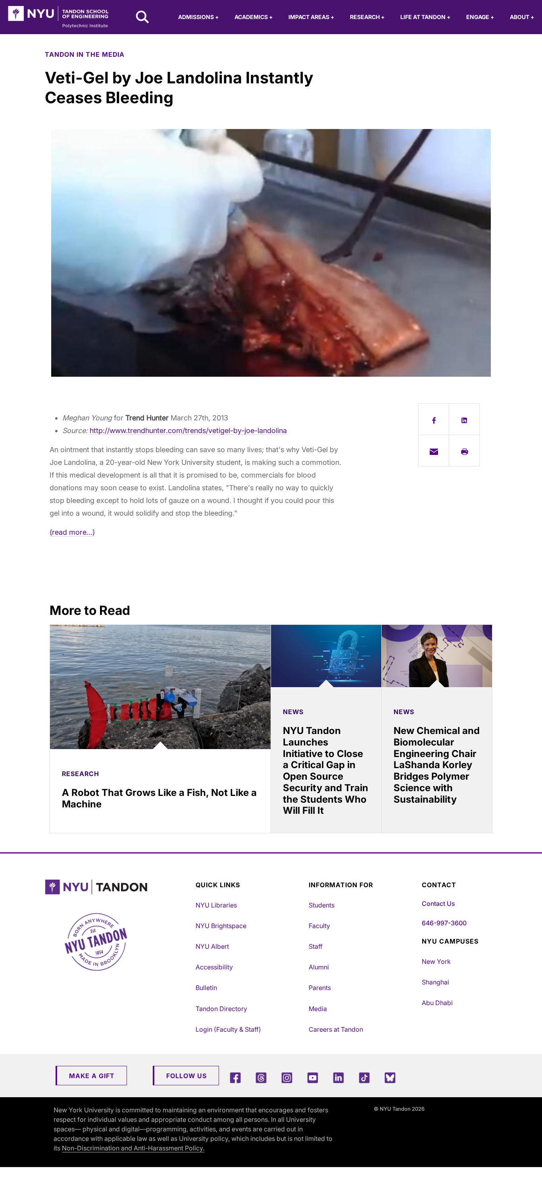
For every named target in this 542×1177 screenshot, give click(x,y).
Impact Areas (311, 16)
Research (367, 16)
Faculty (319, 926)
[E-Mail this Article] (433, 450)
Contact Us (438, 903)
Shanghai (435, 982)
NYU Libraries (216, 905)
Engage (480, 16)
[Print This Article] (464, 450)
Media (318, 1009)
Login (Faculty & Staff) (228, 1029)
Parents (320, 988)
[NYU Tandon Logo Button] (118, 887)
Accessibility (214, 967)
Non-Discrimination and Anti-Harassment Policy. (133, 1148)
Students (321, 905)
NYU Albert (212, 946)
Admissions (198, 16)
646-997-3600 (444, 923)
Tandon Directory (221, 1009)
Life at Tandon (425, 16)
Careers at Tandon (336, 1029)
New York (436, 961)
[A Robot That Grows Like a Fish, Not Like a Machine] (160, 687)
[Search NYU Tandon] (143, 18)
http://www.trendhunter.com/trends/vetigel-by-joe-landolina (188, 430)
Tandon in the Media (85, 54)
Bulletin (206, 988)
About (522, 16)
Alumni (319, 967)
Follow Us (186, 1076)
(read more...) (72, 532)
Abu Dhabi (437, 1003)
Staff (316, 946)
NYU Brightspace (221, 926)
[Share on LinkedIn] (464, 419)
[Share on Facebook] (433, 419)
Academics (253, 16)
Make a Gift (92, 1076)
